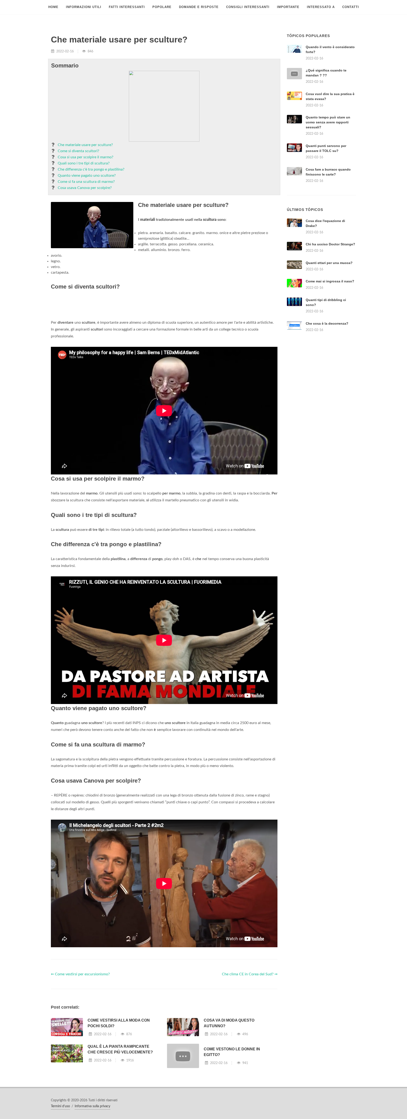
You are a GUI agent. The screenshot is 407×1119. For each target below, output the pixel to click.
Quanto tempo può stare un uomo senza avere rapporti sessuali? (328, 122)
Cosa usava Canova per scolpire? (85, 188)
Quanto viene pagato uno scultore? (87, 175)
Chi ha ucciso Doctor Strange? (330, 303)
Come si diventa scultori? (78, 151)
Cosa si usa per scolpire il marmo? (85, 157)
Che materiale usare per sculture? (85, 145)
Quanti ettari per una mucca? (329, 322)
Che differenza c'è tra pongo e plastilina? (91, 169)
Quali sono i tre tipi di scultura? (84, 163)
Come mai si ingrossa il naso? (330, 340)
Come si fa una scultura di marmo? (86, 182)
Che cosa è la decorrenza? (327, 382)
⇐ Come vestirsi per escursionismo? (80, 1033)
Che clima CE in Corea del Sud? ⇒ (249, 1033)
